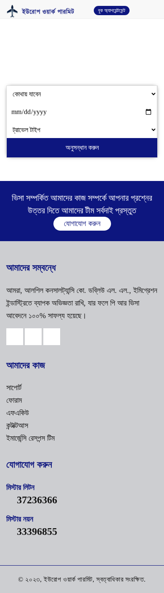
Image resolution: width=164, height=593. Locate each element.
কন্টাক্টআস (17, 425)
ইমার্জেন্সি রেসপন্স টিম (30, 438)
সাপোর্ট (13, 387)
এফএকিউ (17, 413)
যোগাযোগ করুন (82, 223)
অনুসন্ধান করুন (82, 147)
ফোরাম (14, 400)
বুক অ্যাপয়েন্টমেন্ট (111, 10)
